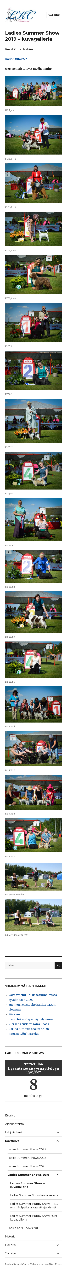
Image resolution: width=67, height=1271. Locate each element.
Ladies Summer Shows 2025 (27, 1149)
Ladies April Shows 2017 (24, 1228)
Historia (10, 1236)
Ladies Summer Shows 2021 (27, 1166)
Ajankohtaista (14, 1124)
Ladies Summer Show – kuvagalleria (27, 1185)
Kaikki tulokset (16, 59)
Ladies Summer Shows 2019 (28, 1174)
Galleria (10, 1245)
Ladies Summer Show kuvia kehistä (34, 1195)
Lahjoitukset (13, 1132)
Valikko (54, 14)
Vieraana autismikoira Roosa (29, 1024)
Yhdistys (10, 1253)
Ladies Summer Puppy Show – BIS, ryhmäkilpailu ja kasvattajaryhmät (34, 1205)
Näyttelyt (12, 1141)
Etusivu (10, 1115)
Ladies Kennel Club (16, 1264)
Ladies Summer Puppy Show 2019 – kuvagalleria (34, 1217)
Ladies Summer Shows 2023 (27, 1158)
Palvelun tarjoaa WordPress (46, 1264)
